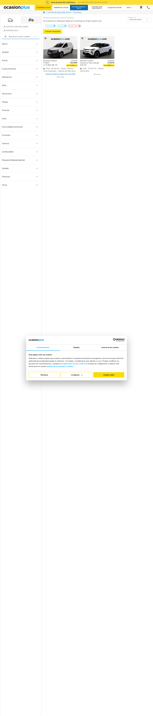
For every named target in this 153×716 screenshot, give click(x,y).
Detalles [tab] (76, 347)
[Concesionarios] (141, 7)
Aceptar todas (108, 375)
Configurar (75, 375)
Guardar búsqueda (52, 31)
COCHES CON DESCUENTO (97, 7)
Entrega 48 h (12, 30)
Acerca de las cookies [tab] (110, 347)
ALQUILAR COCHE (114, 7)
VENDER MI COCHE (61, 7)
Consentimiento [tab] (43, 347)
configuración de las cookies (73, 364)
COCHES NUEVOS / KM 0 (79, 7)
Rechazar (44, 375)
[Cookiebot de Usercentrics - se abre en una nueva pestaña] (114, 340)
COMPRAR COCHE (43, 7)
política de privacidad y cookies (60, 366)
